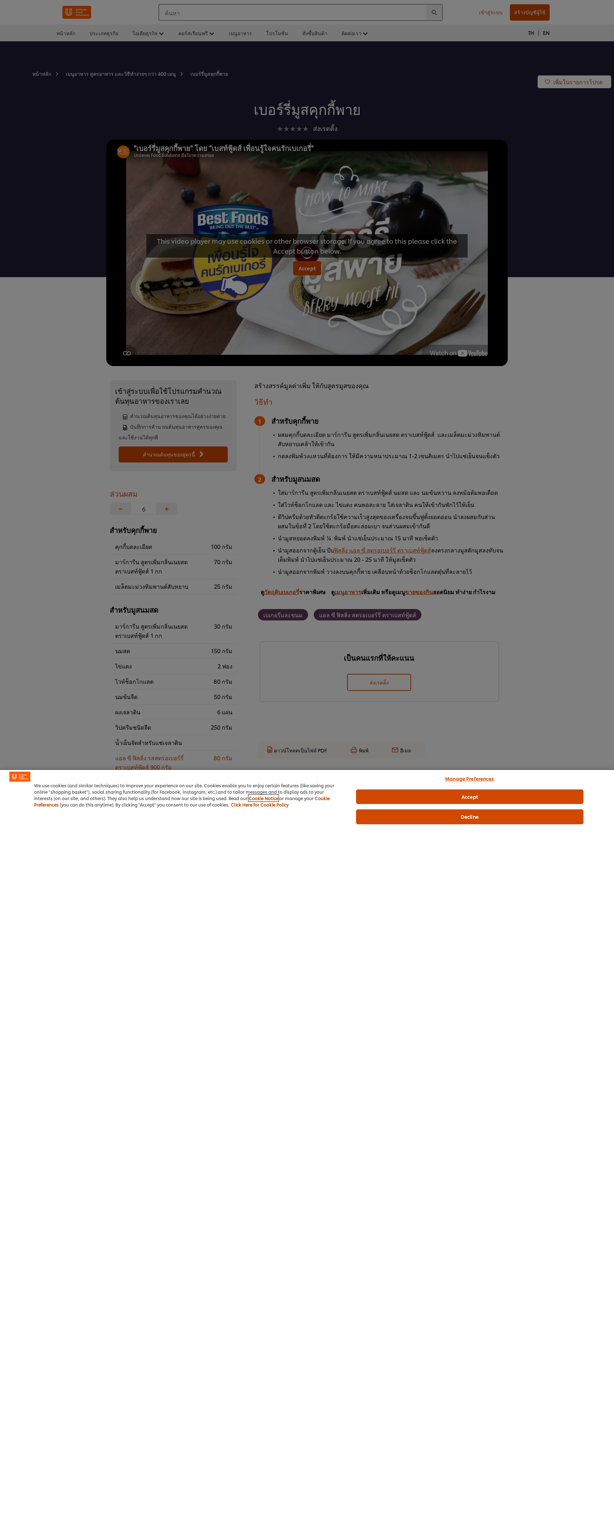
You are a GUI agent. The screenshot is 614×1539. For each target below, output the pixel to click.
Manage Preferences (469, 778)
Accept (470, 796)
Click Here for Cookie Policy (260, 805)
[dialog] (307, 1154)
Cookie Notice (263, 798)
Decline (470, 816)
